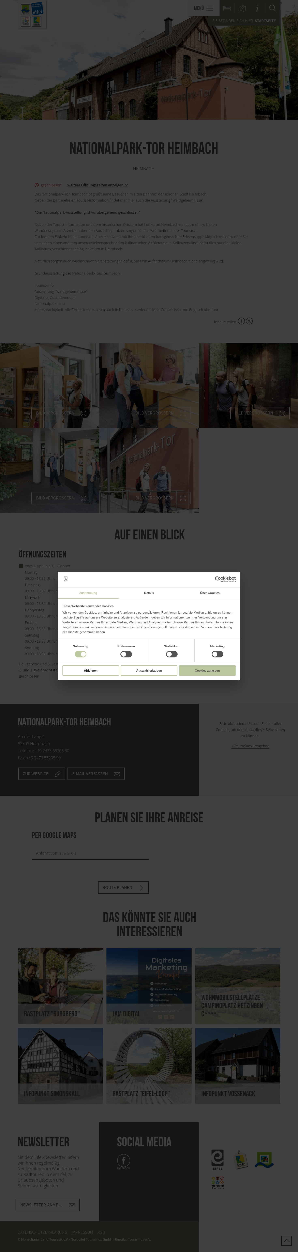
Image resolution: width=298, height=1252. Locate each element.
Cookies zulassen (207, 670)
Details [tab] (149, 593)
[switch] (126, 654)
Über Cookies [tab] (210, 593)
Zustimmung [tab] (88, 593)
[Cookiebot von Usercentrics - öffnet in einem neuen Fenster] (218, 579)
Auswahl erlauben (149, 670)
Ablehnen (91, 670)
